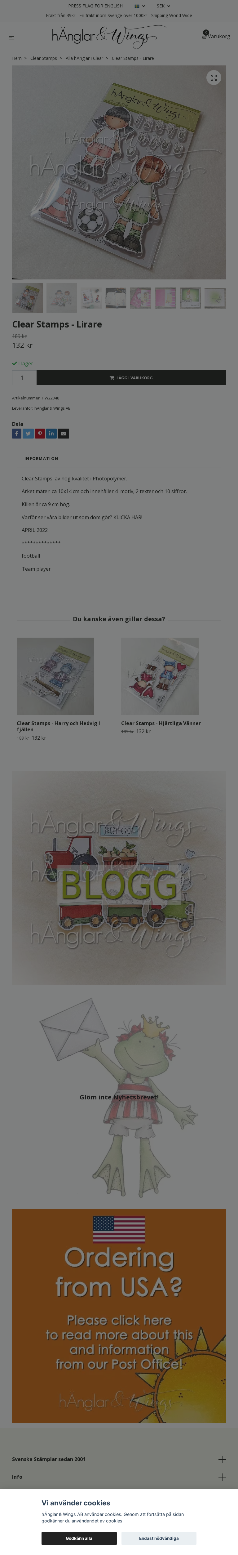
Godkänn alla (79, 1538)
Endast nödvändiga (159, 1538)
